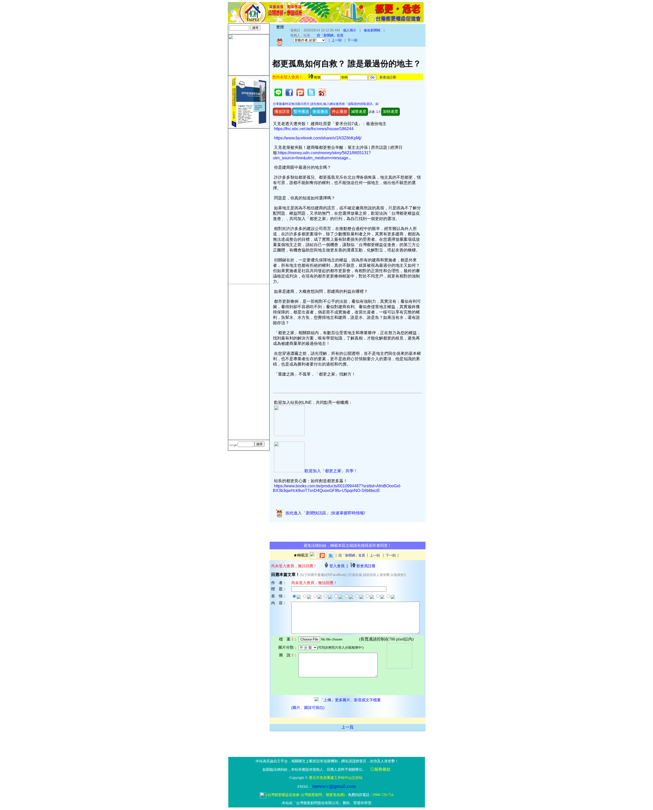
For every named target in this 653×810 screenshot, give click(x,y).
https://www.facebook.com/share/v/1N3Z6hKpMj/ (317, 138)
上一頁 (347, 727)
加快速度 (390, 111)
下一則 (352, 40)
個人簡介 (349, 30)
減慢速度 (358, 111)
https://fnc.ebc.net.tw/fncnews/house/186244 (314, 129)
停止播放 (339, 111)
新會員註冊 (388, 77)
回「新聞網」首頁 (330, 35)
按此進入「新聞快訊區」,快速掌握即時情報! (324, 513)
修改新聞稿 (372, 30)
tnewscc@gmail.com (334, 786)
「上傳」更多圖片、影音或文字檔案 (350, 700)
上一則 (337, 40)
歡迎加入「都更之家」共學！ (331, 471)
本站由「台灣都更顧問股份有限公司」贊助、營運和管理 (326, 803)
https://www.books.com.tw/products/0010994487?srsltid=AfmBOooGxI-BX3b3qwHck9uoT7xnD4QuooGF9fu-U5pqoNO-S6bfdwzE (337, 488)
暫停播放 (301, 111)
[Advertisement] (248, 205)
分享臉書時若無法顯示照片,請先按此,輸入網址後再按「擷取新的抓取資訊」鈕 (326, 104)
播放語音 (282, 111)
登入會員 (337, 566)
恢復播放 (320, 111)
